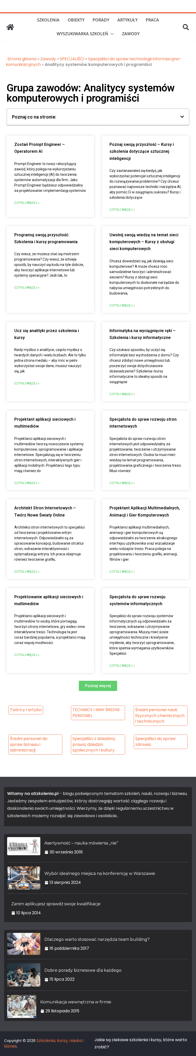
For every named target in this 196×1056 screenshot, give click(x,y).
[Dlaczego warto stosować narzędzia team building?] (23, 944)
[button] (111, 34)
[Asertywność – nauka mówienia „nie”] (23, 847)
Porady (101, 20)
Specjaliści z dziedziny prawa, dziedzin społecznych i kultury (93, 744)
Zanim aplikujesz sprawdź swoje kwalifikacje (56, 903)
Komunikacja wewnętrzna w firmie (75, 1002)
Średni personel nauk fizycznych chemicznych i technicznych (160, 715)
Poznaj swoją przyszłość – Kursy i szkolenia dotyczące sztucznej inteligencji (141, 151)
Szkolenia (48, 20)
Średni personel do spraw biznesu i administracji (28, 744)
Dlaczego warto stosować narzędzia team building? (97, 939)
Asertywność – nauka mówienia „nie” (81, 843)
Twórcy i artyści (26, 710)
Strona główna (21, 59)
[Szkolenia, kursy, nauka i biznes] (10, 27)
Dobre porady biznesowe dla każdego (82, 970)
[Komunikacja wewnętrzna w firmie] (21, 1006)
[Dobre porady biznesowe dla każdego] (23, 975)
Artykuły (127, 20)
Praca (152, 20)
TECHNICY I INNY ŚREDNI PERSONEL (95, 712)
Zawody (131, 34)
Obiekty (76, 20)
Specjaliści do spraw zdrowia (155, 741)
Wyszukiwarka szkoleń (82, 34)
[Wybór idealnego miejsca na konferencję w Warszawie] (23, 877)
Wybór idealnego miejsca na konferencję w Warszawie (99, 873)
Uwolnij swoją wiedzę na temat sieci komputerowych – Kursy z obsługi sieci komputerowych (143, 241)
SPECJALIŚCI (72, 59)
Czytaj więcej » (27, 203)
